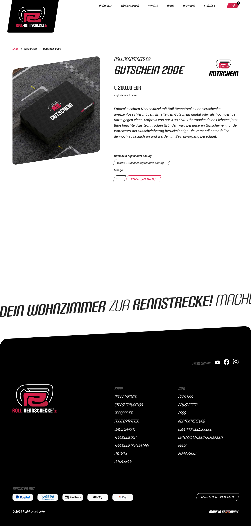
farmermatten (126, 420)
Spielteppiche (124, 429)
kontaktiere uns (191, 420)
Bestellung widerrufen (217, 497)
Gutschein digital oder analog (133, 156)
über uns (185, 396)
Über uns (189, 6)
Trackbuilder (130, 6)
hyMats (120, 453)
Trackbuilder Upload (131, 445)
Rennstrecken (125, 396)
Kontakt (209, 6)
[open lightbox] (57, 110)
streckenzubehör (128, 404)
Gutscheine (123, 461)
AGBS (182, 445)
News (170, 6)
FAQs (182, 412)
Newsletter (187, 404)
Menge (118, 170)
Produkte (105, 6)
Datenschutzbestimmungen (200, 437)
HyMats (153, 6)
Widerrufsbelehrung (195, 429)
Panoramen (123, 412)
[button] (233, 5)
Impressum (187, 453)
